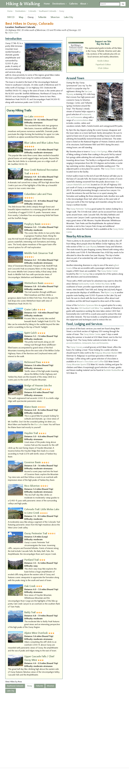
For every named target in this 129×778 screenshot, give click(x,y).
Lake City (68, 17)
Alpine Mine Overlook (36, 633)
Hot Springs (84, 274)
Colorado (32, 11)
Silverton (55, 17)
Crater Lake (30, 309)
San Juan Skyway (89, 247)
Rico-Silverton (32, 485)
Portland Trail (31, 559)
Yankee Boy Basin (102, 284)
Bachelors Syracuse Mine (88, 305)
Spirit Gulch (30, 333)
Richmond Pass (32, 362)
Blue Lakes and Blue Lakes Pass (41, 142)
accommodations (81, 120)
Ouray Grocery (76, 347)
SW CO (10, 17)
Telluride (42, 17)
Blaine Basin (30, 407)
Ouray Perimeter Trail (35, 533)
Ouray (31, 17)
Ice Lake (28, 116)
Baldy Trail (30, 612)
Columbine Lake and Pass (38, 194)
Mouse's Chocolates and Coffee (90, 361)
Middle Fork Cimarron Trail (38, 253)
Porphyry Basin (32, 224)
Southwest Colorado (47, 11)
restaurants (86, 114)
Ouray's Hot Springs (98, 151)
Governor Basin (32, 462)
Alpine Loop (109, 292)
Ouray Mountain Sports (76, 364)
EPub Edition (103, 68)
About (83, 4)
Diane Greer (13, 33)
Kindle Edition (103, 61)
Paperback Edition (103, 64)
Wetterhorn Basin (33, 283)
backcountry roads (86, 284)
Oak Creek (30, 586)
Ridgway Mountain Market (106, 353)
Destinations (58, 4)
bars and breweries (74, 117)
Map (21, 17)
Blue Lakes (38, 424)
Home (47, 4)
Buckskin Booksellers (112, 370)
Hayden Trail (31, 433)
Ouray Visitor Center (113, 169)
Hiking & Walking (23, 3)
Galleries (73, 4)
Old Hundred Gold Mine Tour (91, 308)
